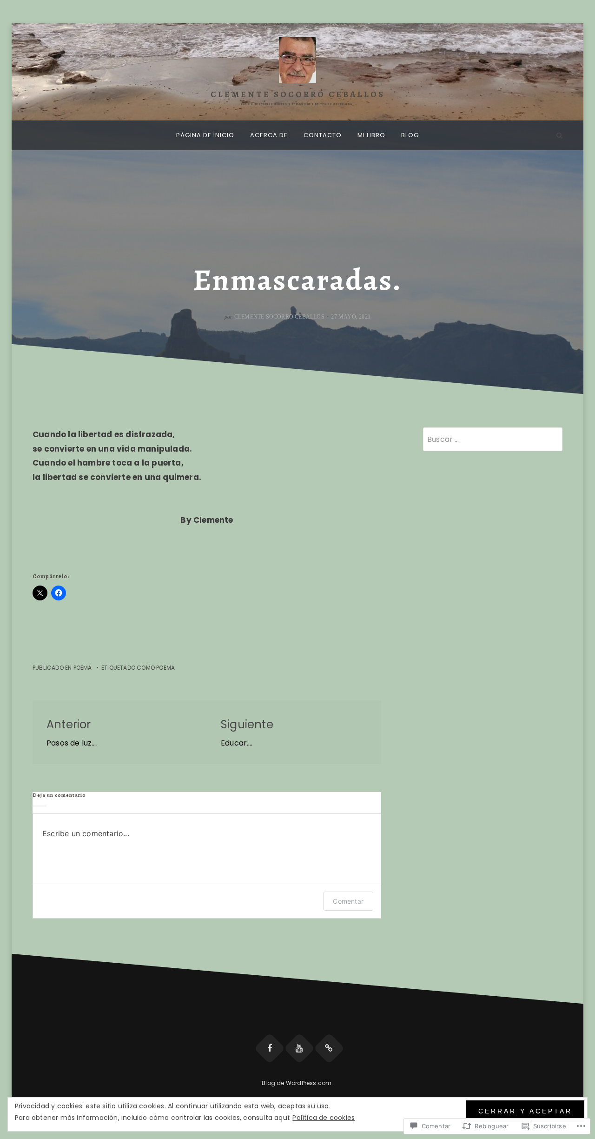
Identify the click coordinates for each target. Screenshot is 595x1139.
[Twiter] (329, 1048)
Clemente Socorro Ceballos (298, 94)
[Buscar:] (492, 439)
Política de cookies (323, 1117)
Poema (82, 668)
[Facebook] (269, 1048)
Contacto (323, 135)
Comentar (348, 901)
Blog (410, 135)
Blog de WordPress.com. (297, 1083)
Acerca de (269, 135)
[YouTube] (299, 1048)
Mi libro (371, 135)
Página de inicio (205, 135)
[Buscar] (559, 135)
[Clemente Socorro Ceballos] (36, 135)
